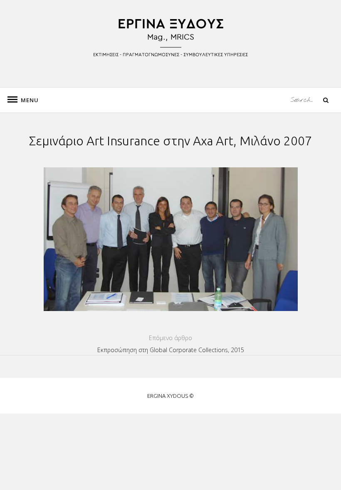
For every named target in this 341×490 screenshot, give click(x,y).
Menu (25, 100)
